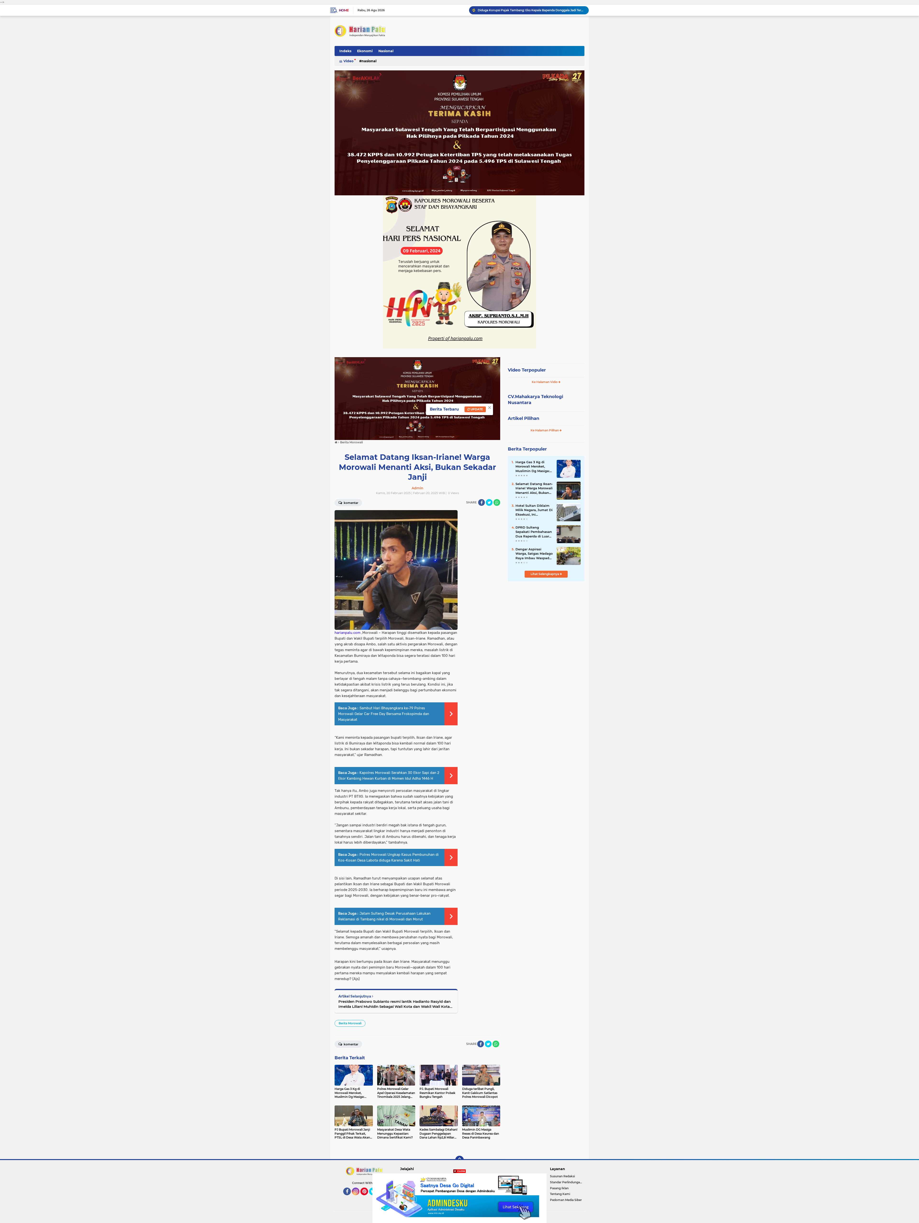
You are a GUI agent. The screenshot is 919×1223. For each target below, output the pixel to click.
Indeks (345, 51)
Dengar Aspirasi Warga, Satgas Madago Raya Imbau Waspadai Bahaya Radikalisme (534, 553)
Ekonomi (365, 51)
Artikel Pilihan (523, 418)
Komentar (350, 503)
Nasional (385, 51)
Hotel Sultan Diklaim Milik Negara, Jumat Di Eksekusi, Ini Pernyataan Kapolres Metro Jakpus (534, 510)
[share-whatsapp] (496, 502)
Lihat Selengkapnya (545, 574)
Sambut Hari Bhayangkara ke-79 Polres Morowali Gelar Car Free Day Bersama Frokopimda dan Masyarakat (383, 714)
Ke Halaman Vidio (545, 382)
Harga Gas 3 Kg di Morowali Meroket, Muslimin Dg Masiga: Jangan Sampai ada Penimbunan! (532, 466)
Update (476, 409)
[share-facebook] (481, 502)
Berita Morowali (350, 1023)
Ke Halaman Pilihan (545, 430)
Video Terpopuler (527, 370)
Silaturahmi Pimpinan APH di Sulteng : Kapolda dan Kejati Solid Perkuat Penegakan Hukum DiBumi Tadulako (531, 10)
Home (344, 10)
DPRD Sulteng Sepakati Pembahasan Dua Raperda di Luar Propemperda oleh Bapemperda (534, 531)
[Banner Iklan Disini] (459, 1198)
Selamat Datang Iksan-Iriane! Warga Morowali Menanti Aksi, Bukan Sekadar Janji (534, 488)
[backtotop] (459, 1160)
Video (348, 61)
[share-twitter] (489, 502)
